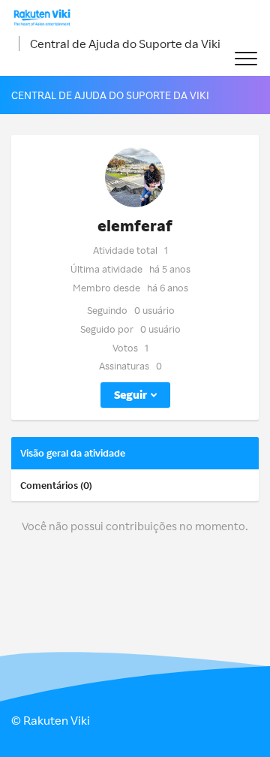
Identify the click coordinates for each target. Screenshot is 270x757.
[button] (245, 59)
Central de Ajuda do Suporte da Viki (125, 43)
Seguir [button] (130, 395)
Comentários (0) (56, 485)
